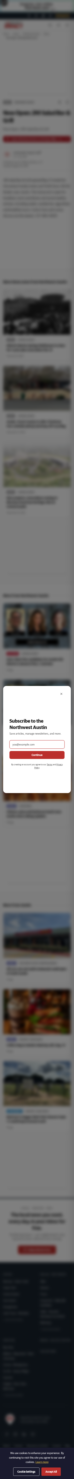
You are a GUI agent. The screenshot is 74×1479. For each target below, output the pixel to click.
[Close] (61, 694)
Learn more (42, 1462)
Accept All (51, 1471)
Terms (49, 764)
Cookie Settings (26, 1471)
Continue (37, 755)
